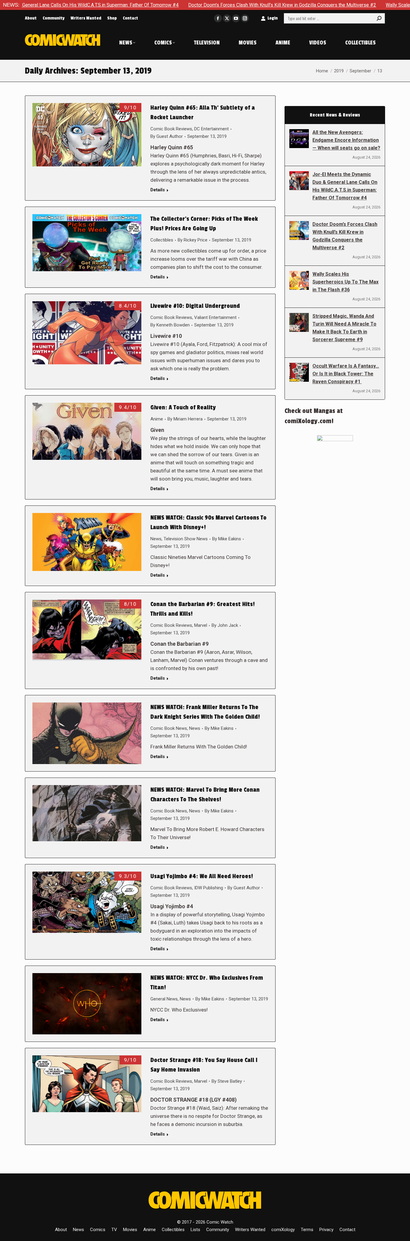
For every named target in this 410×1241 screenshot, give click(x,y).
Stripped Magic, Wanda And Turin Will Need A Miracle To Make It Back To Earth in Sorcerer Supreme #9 (344, 327)
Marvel (200, 625)
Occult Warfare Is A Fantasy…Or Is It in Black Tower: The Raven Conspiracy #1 (345, 373)
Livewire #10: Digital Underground (195, 306)
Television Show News (186, 539)
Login (272, 18)
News (155, 539)
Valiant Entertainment (215, 317)
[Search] (379, 18)
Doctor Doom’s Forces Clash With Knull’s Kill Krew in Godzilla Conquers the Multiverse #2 (230, 5)
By (166, 136)
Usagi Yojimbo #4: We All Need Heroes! (201, 876)
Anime (156, 419)
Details (157, 190)
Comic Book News (168, 728)
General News (164, 999)
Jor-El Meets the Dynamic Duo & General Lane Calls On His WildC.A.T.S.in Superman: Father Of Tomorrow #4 (344, 186)
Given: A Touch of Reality (183, 407)
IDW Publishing (208, 888)
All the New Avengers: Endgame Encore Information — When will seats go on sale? (346, 140)
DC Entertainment (211, 129)
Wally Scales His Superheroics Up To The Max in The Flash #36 (345, 282)
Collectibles (161, 240)
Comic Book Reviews (171, 129)
